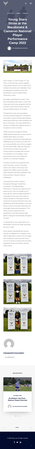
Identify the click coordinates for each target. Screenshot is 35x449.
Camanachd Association (21, 48)
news (19, 13)
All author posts (9, 357)
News (17, 427)
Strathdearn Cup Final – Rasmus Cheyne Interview (17, 399)
